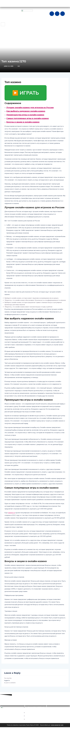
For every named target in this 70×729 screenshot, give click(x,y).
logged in (7, 680)
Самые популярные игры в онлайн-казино (27, 118)
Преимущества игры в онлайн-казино (25, 115)
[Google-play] (3, 3)
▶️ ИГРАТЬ (25, 93)
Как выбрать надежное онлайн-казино (25, 111)
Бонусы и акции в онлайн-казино (22, 122)
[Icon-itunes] (14, 3)
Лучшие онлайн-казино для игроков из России (30, 107)
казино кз (11, 513)
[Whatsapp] (62, 13)
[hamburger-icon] (3, 24)
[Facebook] (51, 13)
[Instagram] (57, 13)
